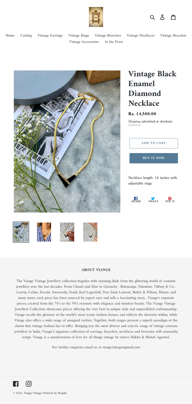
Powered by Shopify (55, 393)
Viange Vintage (33, 393)
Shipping (134, 121)
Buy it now (154, 158)
